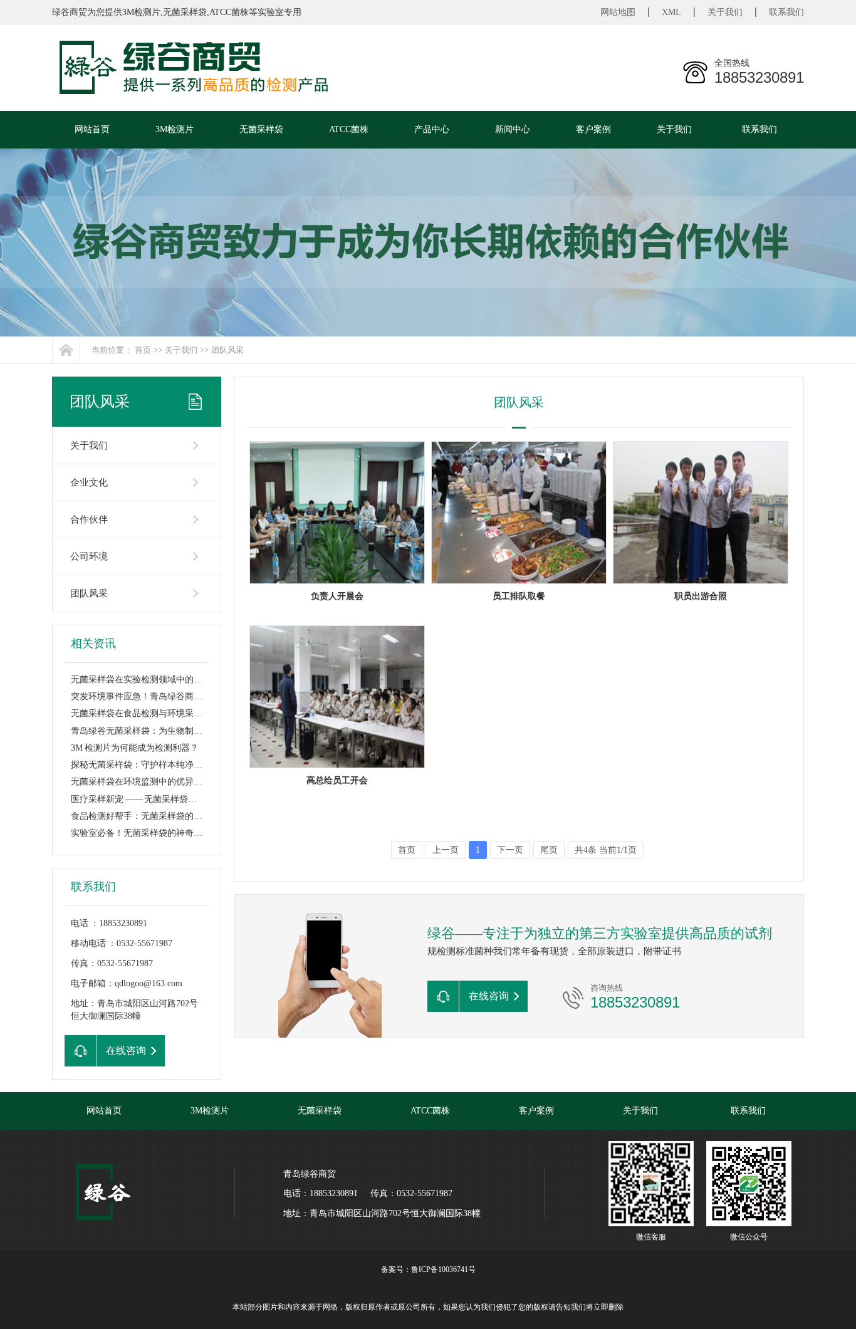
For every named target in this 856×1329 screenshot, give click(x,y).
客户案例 (593, 129)
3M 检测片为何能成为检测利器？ (135, 748)
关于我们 (725, 12)
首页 (143, 350)
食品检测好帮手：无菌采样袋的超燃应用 (150, 816)
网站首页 (92, 129)
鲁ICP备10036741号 (443, 1269)
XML (671, 12)
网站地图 (617, 12)
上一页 (445, 850)
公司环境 (89, 556)
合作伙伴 (89, 519)
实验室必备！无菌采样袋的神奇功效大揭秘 (154, 833)
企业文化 (89, 482)
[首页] (66, 349)
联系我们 (786, 12)
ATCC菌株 (348, 129)
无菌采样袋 (261, 129)
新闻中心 (512, 129)
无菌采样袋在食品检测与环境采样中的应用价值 (163, 713)
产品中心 (431, 129)
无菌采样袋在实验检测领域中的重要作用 (150, 679)
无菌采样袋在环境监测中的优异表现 (141, 781)
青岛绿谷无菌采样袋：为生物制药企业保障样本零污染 (176, 731)
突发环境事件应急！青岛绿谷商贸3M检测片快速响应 (173, 696)
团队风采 (227, 350)
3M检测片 (174, 129)
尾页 (549, 850)
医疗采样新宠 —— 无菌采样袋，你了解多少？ (160, 799)
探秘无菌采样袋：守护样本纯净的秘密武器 (154, 764)
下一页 (510, 850)
